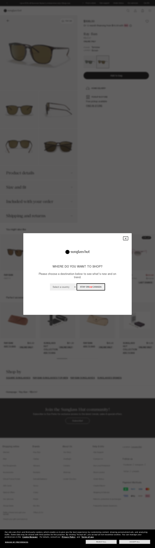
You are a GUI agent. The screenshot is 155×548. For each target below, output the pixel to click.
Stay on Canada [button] (91, 287)
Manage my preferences (16, 542)
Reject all (101, 542)
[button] (125, 238)
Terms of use (87, 537)
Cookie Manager (30, 537)
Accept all (135, 542)
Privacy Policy (68, 537)
